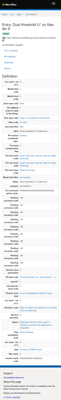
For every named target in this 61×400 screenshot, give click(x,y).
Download (8, 62)
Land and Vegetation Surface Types (36, 293)
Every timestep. (27, 332)
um (12, 14)
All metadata (9, 56)
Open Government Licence (16, 388)
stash (19, 14)
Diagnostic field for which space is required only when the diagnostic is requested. (36, 325)
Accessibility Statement (14, 377)
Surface (23, 135)
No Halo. (24, 122)
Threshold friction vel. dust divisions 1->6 (38, 277)
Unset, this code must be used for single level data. (38, 157)
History (7, 68)
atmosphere (25, 177)
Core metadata (11, 50)
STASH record (35, 349)
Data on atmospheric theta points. (35, 117)
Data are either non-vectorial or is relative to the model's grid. (38, 309)
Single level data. (27, 170)
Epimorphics (34, 392)
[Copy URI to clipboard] (3, 40)
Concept (23, 349)
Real (22, 103)
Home (5, 14)
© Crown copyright (12, 397)
